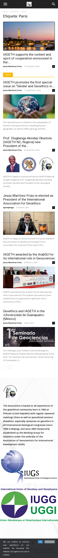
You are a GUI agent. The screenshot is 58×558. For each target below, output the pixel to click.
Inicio (5, 11)
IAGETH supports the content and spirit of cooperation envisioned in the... (27, 58)
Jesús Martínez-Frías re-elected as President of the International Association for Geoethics (28, 199)
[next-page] (10, 367)
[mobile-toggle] (5, 4)
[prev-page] (5, 367)
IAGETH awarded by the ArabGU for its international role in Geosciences (29, 256)
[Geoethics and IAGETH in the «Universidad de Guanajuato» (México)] (29, 337)
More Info (50, 542)
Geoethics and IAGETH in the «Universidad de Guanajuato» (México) (24, 315)
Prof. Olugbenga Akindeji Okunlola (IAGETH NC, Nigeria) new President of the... (27, 142)
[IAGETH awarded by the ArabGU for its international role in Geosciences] (29, 277)
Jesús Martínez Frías (12, 66)
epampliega (8, 207)
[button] (53, 4)
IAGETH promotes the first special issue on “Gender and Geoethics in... (28, 84)
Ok (40, 542)
